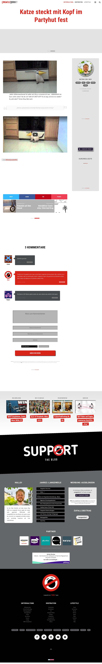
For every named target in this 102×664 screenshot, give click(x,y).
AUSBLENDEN (37, 218)
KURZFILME (85, 398)
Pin (43, 196)
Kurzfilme (27, 616)
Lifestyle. (87, 2)
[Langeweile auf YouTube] (58, 637)
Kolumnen (74, 609)
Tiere (85, 85)
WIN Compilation (27, 621)
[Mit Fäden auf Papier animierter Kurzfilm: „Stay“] (85, 413)
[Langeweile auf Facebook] (37, 637)
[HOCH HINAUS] (51, 649)
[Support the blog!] (51, 452)
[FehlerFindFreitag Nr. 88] (62, 411)
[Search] (100, 2)
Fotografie (51, 616)
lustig (78, 82)
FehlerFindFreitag (27, 609)
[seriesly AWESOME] (34, 540)
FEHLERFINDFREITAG (62, 398)
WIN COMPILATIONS (16, 398)
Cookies (83, 629)
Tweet (11, 196)
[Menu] (95, 2)
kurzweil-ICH (51, 618)
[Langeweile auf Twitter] (44, 637)
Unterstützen (31, 629)
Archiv (22, 629)
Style (74, 616)
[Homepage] (11, 2)
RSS (89, 629)
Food (74, 607)
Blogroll (15, 629)
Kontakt (39, 629)
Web (74, 621)
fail (83, 82)
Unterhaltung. (69, 2)
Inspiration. (79, 2)
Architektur (51, 609)
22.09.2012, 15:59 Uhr (21, 282)
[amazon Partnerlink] (24, 540)
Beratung (65, 629)
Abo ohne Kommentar (43, 346)
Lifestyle (74, 603)
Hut (88, 82)
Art (51, 611)
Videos (51, 621)
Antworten (29, 262)
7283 (53, 595)
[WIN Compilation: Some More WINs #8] (16, 411)
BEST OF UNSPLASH (39, 398)
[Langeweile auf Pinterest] (65, 637)
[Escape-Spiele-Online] (77, 540)
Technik (74, 618)
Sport (74, 614)
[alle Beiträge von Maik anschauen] (85, 68)
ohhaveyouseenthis (11, 160)
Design (51, 614)
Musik (74, 611)
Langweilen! (82, 517)
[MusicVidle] (45, 540)
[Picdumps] (67, 540)
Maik (8, 280)
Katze (93, 82)
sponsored (57, 629)
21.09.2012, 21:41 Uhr (21, 262)
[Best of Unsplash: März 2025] (39, 411)
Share (27, 196)
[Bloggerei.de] (51, 659)
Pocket (59, 196)
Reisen (74, 612)
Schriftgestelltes (51, 620)
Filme (27, 614)
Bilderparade (27, 607)
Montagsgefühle (27, 611)
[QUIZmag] (56, 540)
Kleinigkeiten (27, 612)
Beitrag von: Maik (85, 79)
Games (27, 618)
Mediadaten (48, 629)
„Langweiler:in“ (77, 492)
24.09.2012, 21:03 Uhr (21, 297)
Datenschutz (75, 629)
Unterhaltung (27, 603)
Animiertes (51, 607)
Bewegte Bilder (51, 612)
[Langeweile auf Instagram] (51, 637)
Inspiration (51, 603)
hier (21, 362)
